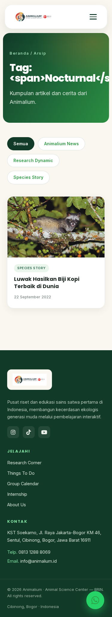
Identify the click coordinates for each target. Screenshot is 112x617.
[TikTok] (29, 432)
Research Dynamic (33, 160)
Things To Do (21, 473)
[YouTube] (44, 432)
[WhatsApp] (95, 600)
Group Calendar (23, 483)
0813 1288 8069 (34, 552)
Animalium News (61, 143)
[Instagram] (13, 432)
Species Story (28, 177)
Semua (20, 143)
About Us (16, 504)
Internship (17, 494)
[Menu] (93, 17)
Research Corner (24, 462)
